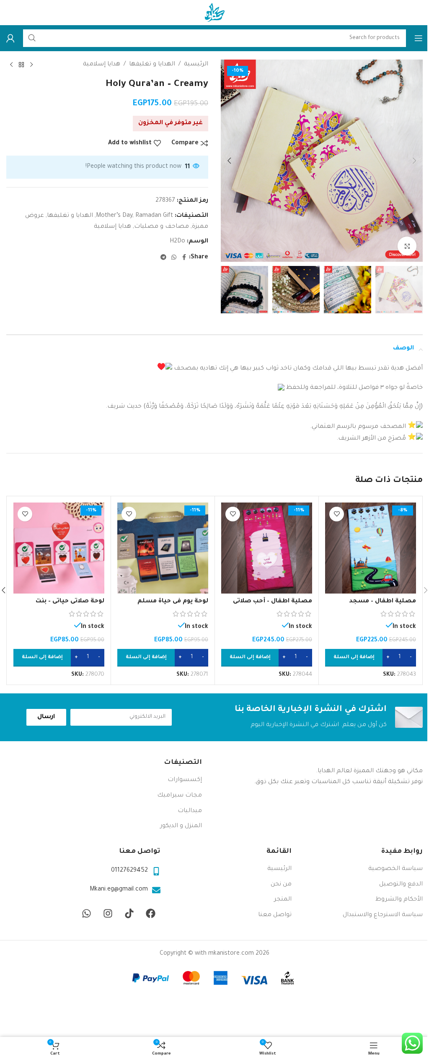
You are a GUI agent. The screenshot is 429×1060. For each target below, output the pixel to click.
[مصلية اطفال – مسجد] (370, 548)
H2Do (177, 241)
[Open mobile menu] (418, 38)
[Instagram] (108, 913)
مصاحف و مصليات (161, 227)
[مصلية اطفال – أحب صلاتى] (266, 548)
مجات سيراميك (179, 795)
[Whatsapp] (86, 913)
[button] (414, 160)
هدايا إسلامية (101, 64)
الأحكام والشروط (399, 899)
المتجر (283, 899)
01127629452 (129, 870)
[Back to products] (21, 65)
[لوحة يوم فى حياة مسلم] (162, 548)
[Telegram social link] (163, 258)
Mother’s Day (114, 216)
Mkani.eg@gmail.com (119, 889)
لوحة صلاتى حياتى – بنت (70, 601)
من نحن (281, 884)
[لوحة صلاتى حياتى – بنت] (58, 548)
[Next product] (11, 65)
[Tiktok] (129, 913)
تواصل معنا (275, 915)
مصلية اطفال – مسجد (382, 601)
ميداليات (190, 811)
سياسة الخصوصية (395, 869)
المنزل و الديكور (181, 826)
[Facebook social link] (184, 258)
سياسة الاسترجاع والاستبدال (383, 915)
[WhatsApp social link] (174, 258)
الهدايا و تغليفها (152, 64)
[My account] (10, 38)
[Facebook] (150, 913)
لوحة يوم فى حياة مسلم (172, 601)
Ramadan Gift (154, 216)
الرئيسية (196, 64)
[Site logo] (214, 13)
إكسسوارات (185, 780)
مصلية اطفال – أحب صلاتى (272, 601)
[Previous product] (31, 65)
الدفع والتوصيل (401, 884)
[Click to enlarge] (407, 246)
